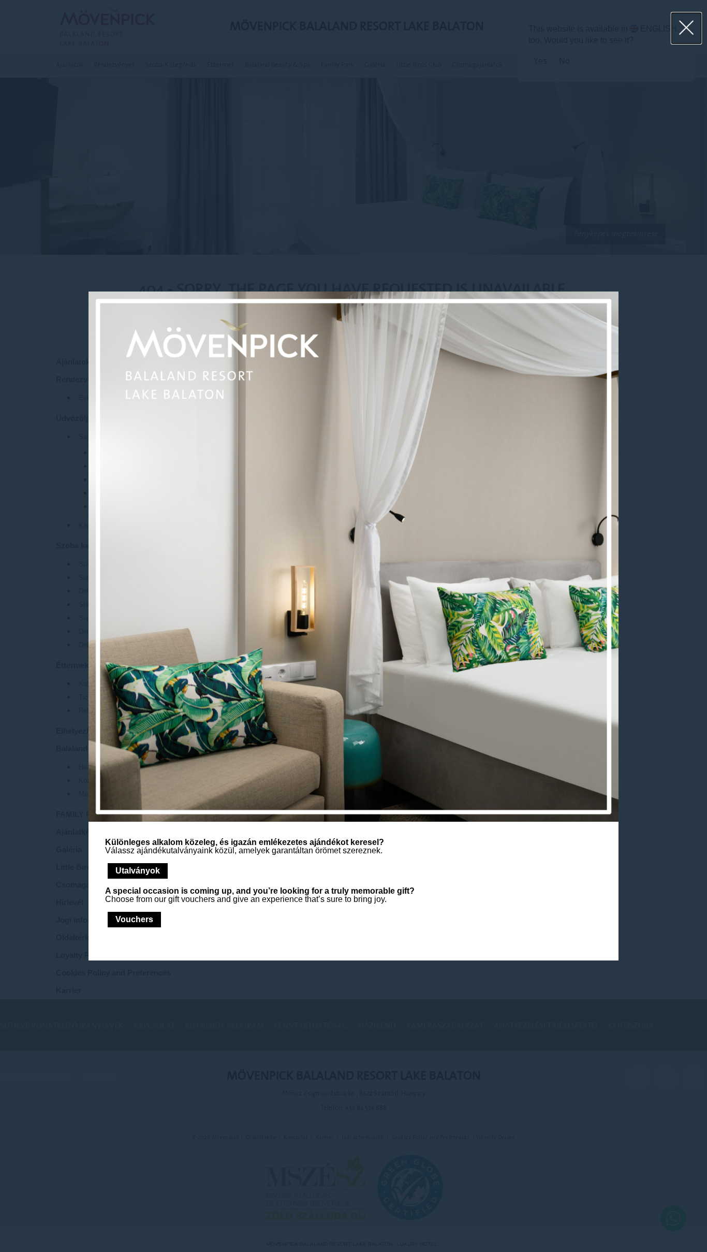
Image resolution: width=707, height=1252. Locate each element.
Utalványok (137, 870)
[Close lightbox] (686, 28)
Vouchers (134, 919)
